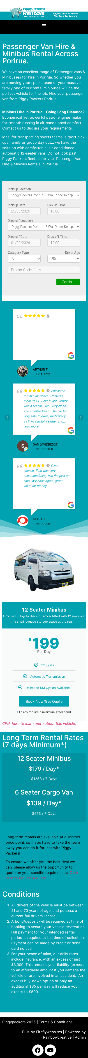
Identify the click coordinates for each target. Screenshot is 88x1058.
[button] (44, 25)
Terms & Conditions (55, 1022)
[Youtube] (50, 1050)
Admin (80, 1037)
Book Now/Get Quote (44, 701)
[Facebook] (38, 1050)
